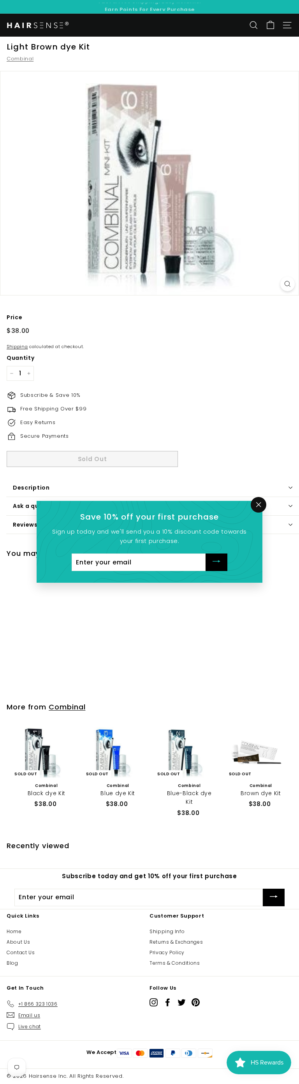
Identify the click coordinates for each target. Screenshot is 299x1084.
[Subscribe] (216, 562)
